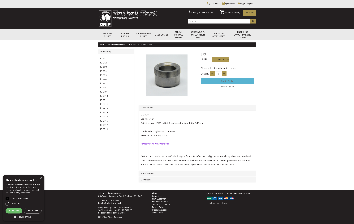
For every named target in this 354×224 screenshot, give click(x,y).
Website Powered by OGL (219, 203)
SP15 (105, 116)
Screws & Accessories (218, 34)
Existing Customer (160, 201)
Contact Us (157, 196)
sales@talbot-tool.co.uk (110, 203)
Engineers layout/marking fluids (242, 35)
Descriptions (147, 107)
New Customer (159, 198)
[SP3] (167, 75)
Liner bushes (161, 34)
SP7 (104, 83)
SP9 (104, 91)
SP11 (105, 100)
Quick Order (213, 3)
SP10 (105, 95)
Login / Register (247, 3)
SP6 (104, 79)
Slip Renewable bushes (143, 34)
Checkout (249, 12)
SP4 (104, 71)
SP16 (105, 120)
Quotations (230, 3)
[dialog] (23, 198)
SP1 (104, 58)
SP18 (105, 129)
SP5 (104, 75)
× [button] (41, 178)
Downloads (146, 180)
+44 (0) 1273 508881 (202, 12)
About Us (156, 193)
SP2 (104, 62)
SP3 (150, 45)
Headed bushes (125, 34)
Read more (25, 193)
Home (102, 45)
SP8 (104, 87)
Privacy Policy (158, 207)
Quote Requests (159, 210)
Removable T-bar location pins (198, 35)
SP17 (105, 124)
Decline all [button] (32, 210)
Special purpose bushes (178, 35)
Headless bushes (107, 34)
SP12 (105, 104)
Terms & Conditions (161, 204)
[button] (23, 216)
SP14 (105, 112)
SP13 (105, 108)
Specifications (147, 173)
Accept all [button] (14, 210)
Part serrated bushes (137, 45)
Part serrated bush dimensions (155, 143)
